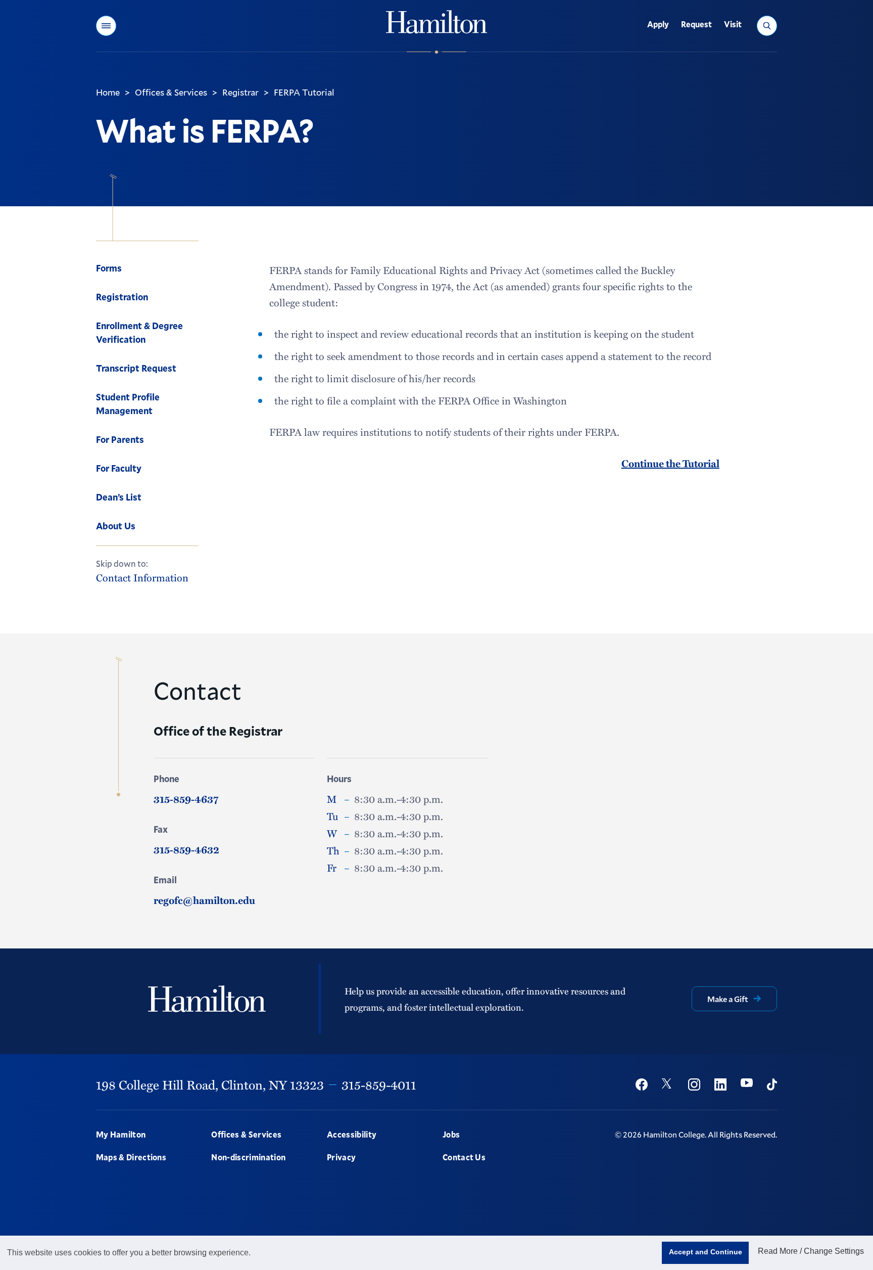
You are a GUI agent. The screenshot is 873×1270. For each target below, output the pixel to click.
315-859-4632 (186, 849)
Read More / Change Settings (811, 1251)
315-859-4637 (186, 798)
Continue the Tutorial (670, 463)
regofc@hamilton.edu (204, 900)
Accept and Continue (705, 1252)
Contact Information (142, 578)
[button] (106, 25)
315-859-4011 (379, 1084)
